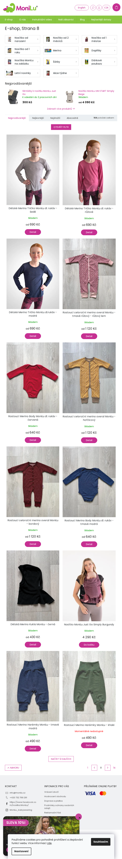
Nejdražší (55, 118)
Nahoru (14, 767)
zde (49, 843)
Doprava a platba (53, 801)
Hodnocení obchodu (55, 796)
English (81, 7)
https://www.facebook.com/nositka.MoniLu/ (23, 804)
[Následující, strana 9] (108, 768)
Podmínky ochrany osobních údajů (59, 807)
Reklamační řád (52, 812)
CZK (106, 7)
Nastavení (21, 851)
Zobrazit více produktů (59, 108)
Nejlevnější (38, 118)
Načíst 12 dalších (61, 759)
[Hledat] (93, 7)
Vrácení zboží (51, 792)
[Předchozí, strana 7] (94, 768)
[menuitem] (9, 20)
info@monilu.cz (17, 792)
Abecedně (72, 118)
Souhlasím (100, 842)
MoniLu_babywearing (21, 809)
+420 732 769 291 (18, 797)
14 (114, 767)
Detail (33, 232)
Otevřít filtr (61, 127)
